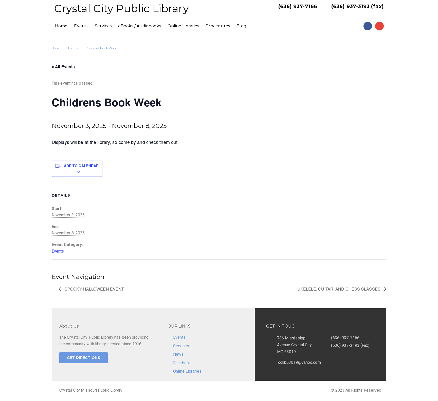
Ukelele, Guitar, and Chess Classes (339, 289)
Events (81, 26)
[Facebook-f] (367, 26)
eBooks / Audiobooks (139, 26)
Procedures (218, 26)
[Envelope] (379, 26)
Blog (241, 26)
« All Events (63, 66)
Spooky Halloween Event (94, 289)
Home (61, 26)
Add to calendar (81, 165)
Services (103, 26)
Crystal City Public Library (121, 8)
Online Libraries (183, 26)
